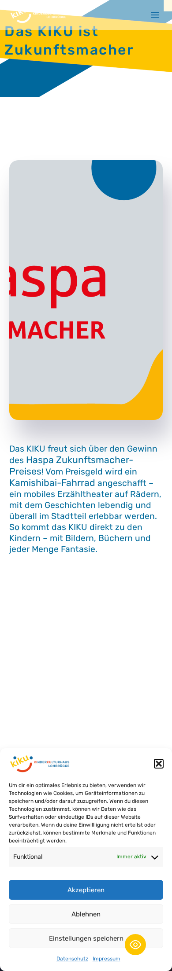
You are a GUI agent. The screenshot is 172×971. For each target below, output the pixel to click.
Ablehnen (86, 914)
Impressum (106, 959)
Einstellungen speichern (86, 938)
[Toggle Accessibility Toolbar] (135, 944)
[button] (158, 763)
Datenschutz (72, 959)
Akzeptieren (86, 890)
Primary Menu (155, 15)
